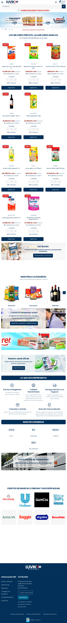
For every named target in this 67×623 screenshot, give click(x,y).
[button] (3, 2)
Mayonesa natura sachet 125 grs (33, 67)
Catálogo (23, 577)
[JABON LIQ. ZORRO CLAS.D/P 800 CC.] (11, 52)
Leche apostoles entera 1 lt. (11, 218)
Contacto (4, 601)
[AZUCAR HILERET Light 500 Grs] (55, 154)
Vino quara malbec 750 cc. (11, 116)
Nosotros (4, 588)
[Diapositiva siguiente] (9, 29)
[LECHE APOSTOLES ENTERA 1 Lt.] (11, 203)
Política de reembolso (33, 614)
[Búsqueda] (64, 6)
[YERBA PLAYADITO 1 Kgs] (33, 101)
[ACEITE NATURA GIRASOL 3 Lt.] (11, 154)
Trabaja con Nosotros (5, 592)
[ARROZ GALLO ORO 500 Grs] (33, 154)
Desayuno (33, 306)
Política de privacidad (17, 614)
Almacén (11, 306)
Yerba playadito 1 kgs (33, 116)
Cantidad (11, 77)
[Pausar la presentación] (12, 29)
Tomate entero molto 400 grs (56, 66)
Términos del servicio (50, 614)
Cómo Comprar (7, 582)
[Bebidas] (55, 293)
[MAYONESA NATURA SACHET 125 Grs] (33, 52)
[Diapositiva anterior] (2, 29)
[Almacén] (11, 293)
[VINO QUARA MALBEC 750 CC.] (11, 101)
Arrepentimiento (7, 597)
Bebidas (55, 306)
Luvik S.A (37, 620)
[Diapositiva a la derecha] (64, 292)
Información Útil (8, 577)
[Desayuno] (33, 293)
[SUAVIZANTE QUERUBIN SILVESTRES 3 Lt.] (33, 203)
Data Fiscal (5, 585)
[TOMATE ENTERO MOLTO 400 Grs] (55, 52)
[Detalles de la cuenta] (56, 2)
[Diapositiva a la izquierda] (2, 292)
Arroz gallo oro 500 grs (33, 168)
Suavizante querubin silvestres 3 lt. (33, 218)
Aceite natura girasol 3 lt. (11, 168)
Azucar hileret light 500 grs (55, 168)
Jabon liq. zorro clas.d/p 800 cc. (11, 67)
